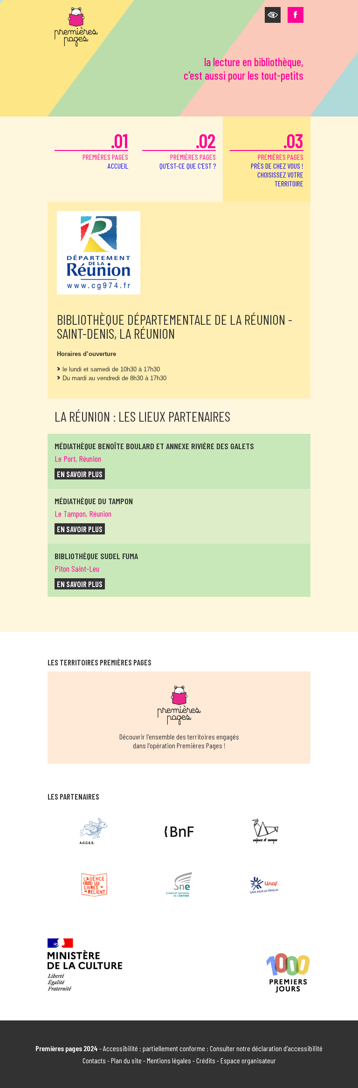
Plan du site (126, 1060)
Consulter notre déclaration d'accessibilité (266, 1048)
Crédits (205, 1060)
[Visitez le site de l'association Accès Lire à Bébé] (94, 831)
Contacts (94, 1060)
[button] (273, 15)
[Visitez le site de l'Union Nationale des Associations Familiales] (264, 885)
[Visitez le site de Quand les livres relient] (94, 885)
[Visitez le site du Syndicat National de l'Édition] (179, 885)
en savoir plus (80, 474)
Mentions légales (169, 1060)
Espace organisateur (248, 1060)
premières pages (105, 149)
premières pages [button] (277, 158)
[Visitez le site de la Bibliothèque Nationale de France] (179, 831)
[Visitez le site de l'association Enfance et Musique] (264, 831)
